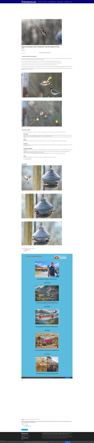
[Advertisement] (43, 11)
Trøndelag (35, 152)
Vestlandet (31, 152)
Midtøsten (44, 149)
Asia (64, 149)
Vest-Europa (36, 157)
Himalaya (25, 150)
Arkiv (48, 1)
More (71, 1)
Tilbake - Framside (40, 1)
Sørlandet (67, 151)
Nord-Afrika (40, 149)
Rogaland (25, 152)
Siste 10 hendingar (67, 1)
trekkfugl (29, 157)
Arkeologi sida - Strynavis (60, 1)
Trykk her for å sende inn (24, 421)
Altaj (66, 149)
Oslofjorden (63, 151)
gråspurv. (35, 135)
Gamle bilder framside (53, 1)
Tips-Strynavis (45, 1)
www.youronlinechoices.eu (51, 442)
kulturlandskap (35, 153)
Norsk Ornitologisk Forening (44, 153)
